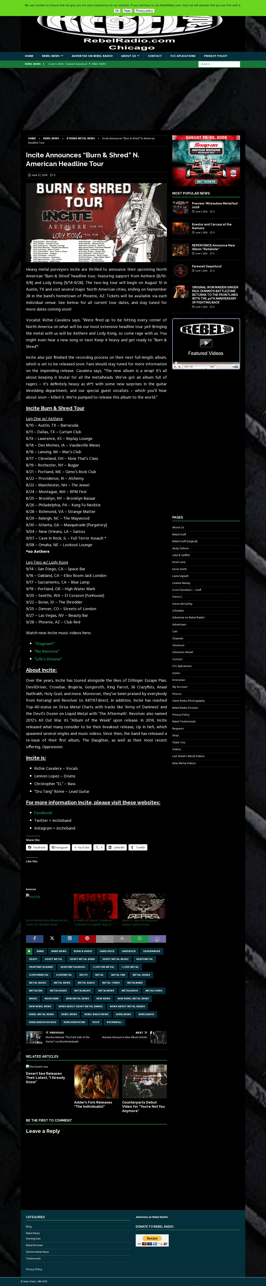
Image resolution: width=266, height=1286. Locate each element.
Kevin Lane (179, 562)
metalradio (130, 991)
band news (58, 951)
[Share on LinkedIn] (70, 939)
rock (95, 1022)
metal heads (141, 975)
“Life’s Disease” (48, 659)
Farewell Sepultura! (207, 266)
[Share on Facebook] (34, 939)
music (33, 999)
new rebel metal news (133, 999)
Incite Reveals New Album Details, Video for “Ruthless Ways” (47, 922)
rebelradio (146, 1014)
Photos (176, 694)
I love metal (130, 967)
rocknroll (114, 1022)
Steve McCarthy (182, 604)
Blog (29, 1227)
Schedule (178, 610)
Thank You (178, 742)
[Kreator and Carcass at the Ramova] (180, 229)
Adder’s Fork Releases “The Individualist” (93, 1104)
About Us (128, 56)
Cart (174, 631)
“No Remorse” (47, 651)
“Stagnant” (44, 644)
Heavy (33, 959)
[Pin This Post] (87, 939)
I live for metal (103, 967)
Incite (83, 975)
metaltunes (153, 991)
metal (99, 975)
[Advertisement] (133, 99)
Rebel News (51, 56)
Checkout (178, 645)
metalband (135, 983)
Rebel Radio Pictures (185, 708)
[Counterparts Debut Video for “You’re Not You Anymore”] (144, 1081)
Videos (176, 749)
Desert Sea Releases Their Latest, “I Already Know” (45, 1078)
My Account (180, 687)
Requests (178, 728)
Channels (177, 638)
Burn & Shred (83, 951)
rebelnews (123, 1014)
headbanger (151, 951)
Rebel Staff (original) (184, 541)
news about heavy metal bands (80, 1007)
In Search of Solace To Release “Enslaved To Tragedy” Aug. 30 (93, 922)
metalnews (106, 991)
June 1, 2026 (201, 212)
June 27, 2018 (39, 175)
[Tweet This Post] (52, 939)
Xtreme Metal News (37, 1252)
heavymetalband (41, 967)
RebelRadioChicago (42, 1022)
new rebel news (40, 1007)
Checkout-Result (182, 652)
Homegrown (33, 1239)
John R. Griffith (181, 555)
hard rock (107, 951)
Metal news (62, 983)
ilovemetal (64, 975)
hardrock (129, 951)
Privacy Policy (215, 56)
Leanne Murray (181, 583)
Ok (117, 10)
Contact (155, 56)
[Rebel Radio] (133, 49)
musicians (52, 999)
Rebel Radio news (96, 1014)
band (40, 951)
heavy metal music (115, 959)
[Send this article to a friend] (104, 939)
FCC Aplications (183, 56)
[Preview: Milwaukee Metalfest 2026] (180, 208)
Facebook (43, 813)
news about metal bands (127, 1007)
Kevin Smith (179, 569)
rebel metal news (41, 1014)
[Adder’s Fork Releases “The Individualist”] (96, 1081)
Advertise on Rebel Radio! (92, 56)
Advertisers (179, 624)
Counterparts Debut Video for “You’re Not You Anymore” (143, 1106)
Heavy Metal (53, 959)
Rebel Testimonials (184, 721)
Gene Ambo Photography (188, 701)
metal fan (118, 975)
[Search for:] (219, 64)
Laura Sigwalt (180, 576)
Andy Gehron (180, 548)
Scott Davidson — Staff (186, 590)
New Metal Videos (184, 763)
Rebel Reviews (34, 1245)
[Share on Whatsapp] (140, 939)
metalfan (35, 991)
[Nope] (261, 8)
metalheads (58, 991)
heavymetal (144, 959)
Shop (175, 735)
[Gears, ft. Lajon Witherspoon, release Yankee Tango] (143, 906)
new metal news (77, 999)
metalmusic (82, 991)
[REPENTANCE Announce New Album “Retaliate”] (180, 249)
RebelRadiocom (74, 1022)
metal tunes (111, 983)
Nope (127, 10)
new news (103, 999)
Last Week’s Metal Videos (188, 756)
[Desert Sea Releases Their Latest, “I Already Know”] (48, 1067)
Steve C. (177, 597)
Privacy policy (144, 10)
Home (29, 56)
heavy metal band (82, 959)
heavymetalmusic (72, 967)
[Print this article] (122, 939)
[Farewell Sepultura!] (180, 270)
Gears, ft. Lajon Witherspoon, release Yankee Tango (140, 922)
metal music (37, 983)
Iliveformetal (39, 975)
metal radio (86, 983)
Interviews (178, 680)
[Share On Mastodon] (157, 939)
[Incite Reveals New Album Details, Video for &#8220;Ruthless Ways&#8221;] (48, 906)
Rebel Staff (179, 534)
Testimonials (33, 1259)
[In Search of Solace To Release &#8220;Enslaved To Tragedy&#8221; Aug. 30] (95, 906)
